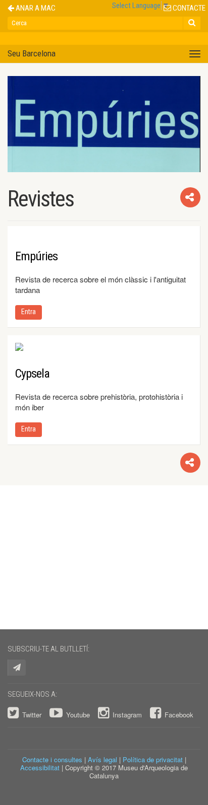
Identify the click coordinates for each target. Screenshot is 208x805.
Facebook (178, 714)
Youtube (78, 714)
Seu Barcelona (32, 53)
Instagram (127, 714)
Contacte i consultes (52, 759)
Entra (28, 312)
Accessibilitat (40, 767)
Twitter (31, 714)
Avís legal (102, 759)
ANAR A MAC (35, 8)
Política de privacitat (153, 759)
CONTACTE (188, 8)
